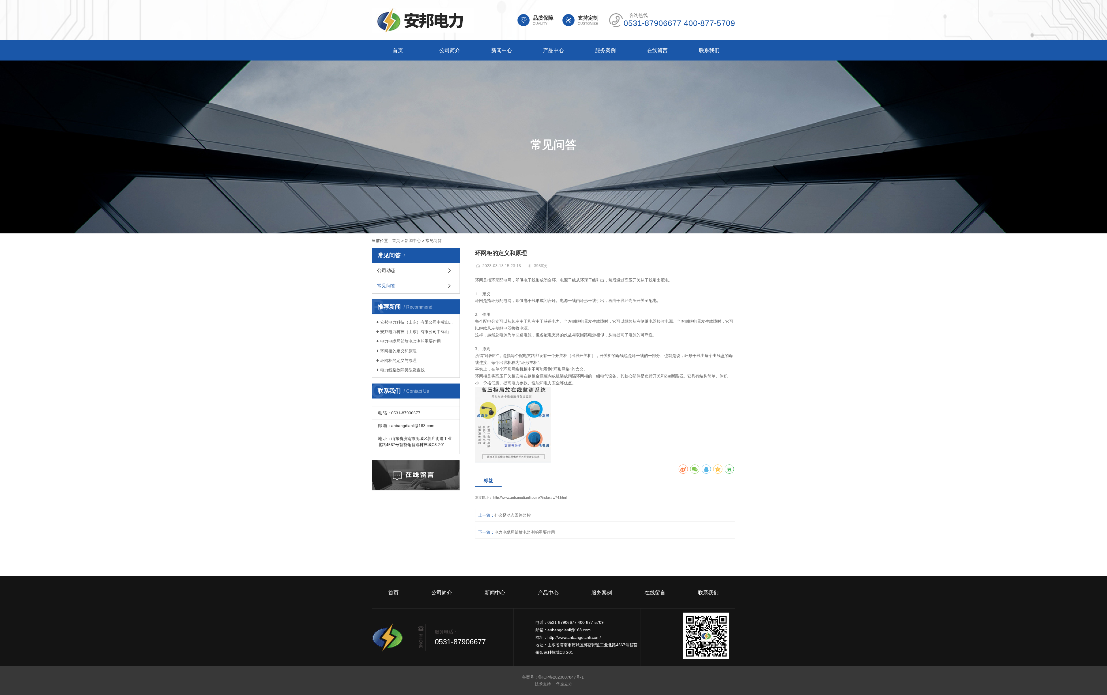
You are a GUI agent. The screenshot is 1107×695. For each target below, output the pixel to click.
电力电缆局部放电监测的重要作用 (410, 341)
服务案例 (605, 50)
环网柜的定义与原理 (398, 360)
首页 (398, 50)
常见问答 (434, 240)
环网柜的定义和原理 (398, 351)
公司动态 (386, 270)
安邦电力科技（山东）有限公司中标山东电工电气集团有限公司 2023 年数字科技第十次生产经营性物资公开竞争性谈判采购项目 (417, 331)
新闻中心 (501, 50)
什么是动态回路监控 (512, 515)
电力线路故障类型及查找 (402, 370)
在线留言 (657, 50)
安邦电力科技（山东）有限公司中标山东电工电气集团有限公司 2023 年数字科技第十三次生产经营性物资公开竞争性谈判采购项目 (417, 322)
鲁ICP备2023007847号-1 (561, 677)
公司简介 (449, 50)
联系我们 (709, 50)
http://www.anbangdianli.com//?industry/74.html (530, 498)
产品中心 (553, 50)
